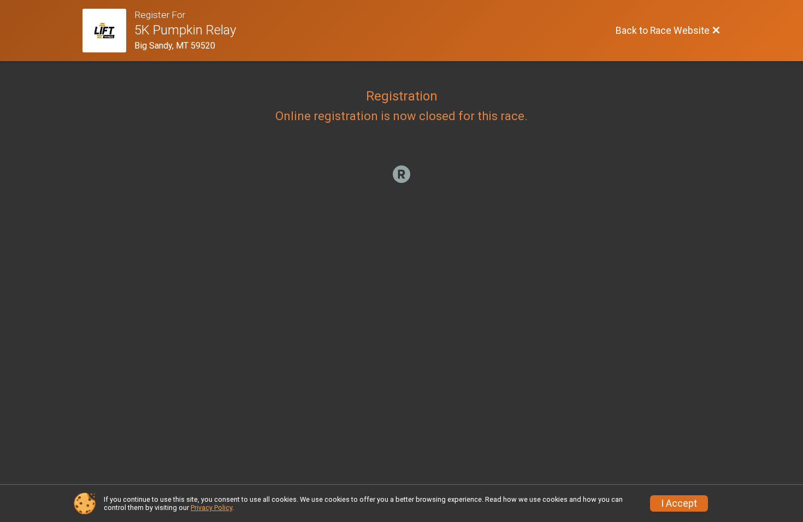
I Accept (679, 503)
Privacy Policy (211, 507)
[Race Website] (108, 30)
